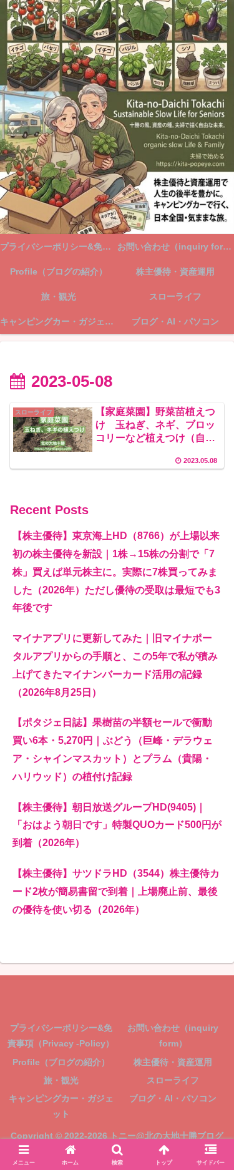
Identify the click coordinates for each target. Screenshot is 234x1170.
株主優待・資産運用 (173, 1062)
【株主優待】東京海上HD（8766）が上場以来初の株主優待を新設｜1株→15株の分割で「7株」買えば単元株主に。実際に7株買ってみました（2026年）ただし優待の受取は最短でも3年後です (116, 571)
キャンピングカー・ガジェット (61, 1106)
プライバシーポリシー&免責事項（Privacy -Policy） (60, 1035)
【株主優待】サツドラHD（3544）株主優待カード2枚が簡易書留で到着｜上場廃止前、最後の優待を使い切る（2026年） (116, 891)
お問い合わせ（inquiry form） (172, 1035)
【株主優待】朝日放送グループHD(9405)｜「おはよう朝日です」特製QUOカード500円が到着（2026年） (117, 825)
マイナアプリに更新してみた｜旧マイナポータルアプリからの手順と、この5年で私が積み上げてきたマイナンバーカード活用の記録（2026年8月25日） (115, 665)
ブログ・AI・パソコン (173, 1098)
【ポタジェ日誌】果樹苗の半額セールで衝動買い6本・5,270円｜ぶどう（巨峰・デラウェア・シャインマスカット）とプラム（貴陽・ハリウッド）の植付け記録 (112, 749)
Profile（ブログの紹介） (61, 1062)
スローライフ (173, 1080)
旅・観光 (61, 1080)
